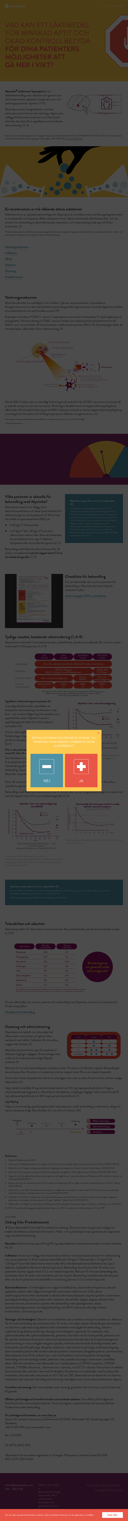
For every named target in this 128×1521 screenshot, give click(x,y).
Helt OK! (112, 1515)
